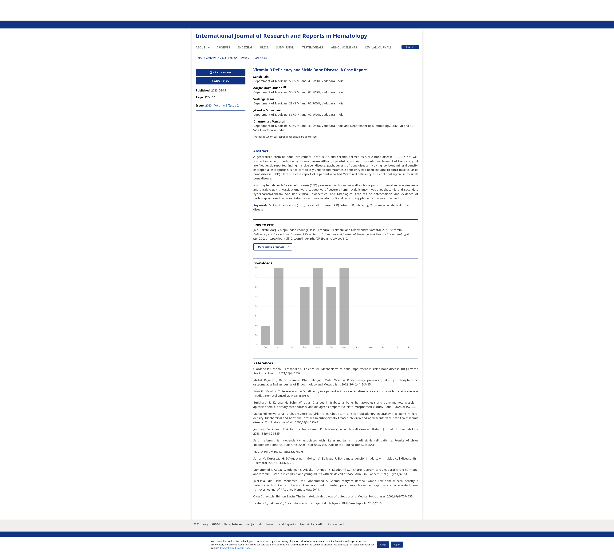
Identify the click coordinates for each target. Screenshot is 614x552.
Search (410, 46)
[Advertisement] (307, 9)
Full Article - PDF (221, 72)
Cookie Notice (244, 547)
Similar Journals (378, 47)
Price (264, 47)
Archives (223, 47)
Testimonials (312, 47)
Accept (383, 544)
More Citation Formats (271, 246)
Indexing (245, 47)
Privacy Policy (227, 547)
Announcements (344, 47)
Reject (397, 544)
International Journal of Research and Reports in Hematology (281, 35)
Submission (285, 47)
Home (199, 58)
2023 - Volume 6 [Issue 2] (235, 58)
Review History (220, 80)
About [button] (201, 47)
